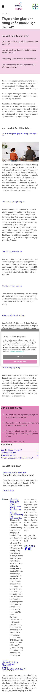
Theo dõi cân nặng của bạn (12, 251)
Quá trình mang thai (16, 515)
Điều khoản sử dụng (10, 662)
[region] (20, 347)
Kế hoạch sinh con (15, 510)
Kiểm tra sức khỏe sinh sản (12, 286)
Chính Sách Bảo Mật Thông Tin (14, 669)
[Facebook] (26, 550)
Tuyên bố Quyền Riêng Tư (17, 351)
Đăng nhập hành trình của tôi (14, 503)
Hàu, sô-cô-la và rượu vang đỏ (13, 201)
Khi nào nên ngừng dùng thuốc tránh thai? (17, 458)
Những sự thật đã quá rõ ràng (13, 315)
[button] (20, 168)
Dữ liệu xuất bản (8, 664)
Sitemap (5, 667)
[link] (20, 482)
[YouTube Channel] (34, 550)
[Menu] (3, 6)
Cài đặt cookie (20, 357)
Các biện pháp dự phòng (11, 367)
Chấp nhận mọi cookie (20, 361)
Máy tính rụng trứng (15, 507)
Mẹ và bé (13, 513)
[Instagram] (29, 550)
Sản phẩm (14, 499)
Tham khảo (6, 665)
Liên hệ (4, 660)
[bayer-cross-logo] (35, 6)
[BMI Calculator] (9, 270)
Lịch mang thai (16, 518)
